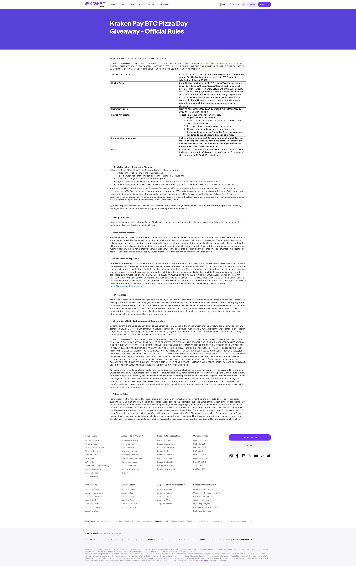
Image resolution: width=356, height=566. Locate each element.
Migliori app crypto (201, 503)
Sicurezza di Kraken (130, 440)
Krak (208, 540)
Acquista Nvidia (128, 489)
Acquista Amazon (129, 500)
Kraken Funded (92, 476)
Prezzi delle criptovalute (169, 436)
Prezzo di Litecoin (165, 462)
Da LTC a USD (199, 469)
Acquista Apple (128, 496)
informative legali (202, 560)
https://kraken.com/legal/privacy (126, 286)
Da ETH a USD (199, 444)
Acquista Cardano (93, 503)
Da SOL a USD (199, 454)
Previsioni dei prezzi (166, 469)
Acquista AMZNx (164, 503)
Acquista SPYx (163, 500)
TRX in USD (198, 465)
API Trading (90, 462)
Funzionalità (92, 436)
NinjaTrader (115, 540)
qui (164, 551)
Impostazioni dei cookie (121, 521)
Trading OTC (91, 454)
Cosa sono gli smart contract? (206, 493)
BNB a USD (198, 451)
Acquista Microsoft (130, 507)
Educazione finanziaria (204, 485)
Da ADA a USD (199, 462)
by (91, 533)
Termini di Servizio (178, 521)
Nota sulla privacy (103, 521)
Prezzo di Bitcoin (164, 440)
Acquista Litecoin (93, 511)
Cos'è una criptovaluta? (203, 489)
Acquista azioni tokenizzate (171, 485)
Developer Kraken (129, 451)
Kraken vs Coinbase (202, 511)
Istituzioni (89, 458)
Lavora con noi (127, 444)
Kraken (96, 540)
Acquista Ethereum (94, 493)
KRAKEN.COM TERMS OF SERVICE (210, 63)
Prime (214, 540)
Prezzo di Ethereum (166, 444)
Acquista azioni (129, 485)
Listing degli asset (129, 462)
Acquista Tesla (127, 493)
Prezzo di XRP (163, 451)
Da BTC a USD (199, 440)
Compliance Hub (161, 521)
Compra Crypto (92, 440)
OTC (219, 540)
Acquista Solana (92, 507)
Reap (194, 540)
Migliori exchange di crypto (205, 507)
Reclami (124, 473)
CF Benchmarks (184, 540)
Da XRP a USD (199, 447)
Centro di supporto (130, 469)
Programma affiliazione (131, 458)
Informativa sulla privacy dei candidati (239, 521)
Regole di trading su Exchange (199, 521)
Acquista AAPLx (164, 496)
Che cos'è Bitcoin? (201, 496)
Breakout (125, 540)
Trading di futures (93, 451)
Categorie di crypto (166, 465)
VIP (131, 540)
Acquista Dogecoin (93, 496)
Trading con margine (94, 447)
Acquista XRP (91, 500)
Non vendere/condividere (142, 521)
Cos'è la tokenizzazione (203, 500)
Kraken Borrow (92, 473)
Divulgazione (217, 521)
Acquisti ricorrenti (93, 469)
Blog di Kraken (127, 447)
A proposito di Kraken (132, 436)
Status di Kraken (128, 465)
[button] (113, 4)
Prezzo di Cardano (165, 454)
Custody (226, 540)
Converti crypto (201, 436)
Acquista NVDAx (164, 489)
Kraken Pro (105, 540)
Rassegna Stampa (129, 454)
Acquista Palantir (129, 503)
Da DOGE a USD (200, 458)
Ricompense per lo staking (97, 465)
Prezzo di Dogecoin (165, 447)
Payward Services (161, 540)
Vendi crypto (91, 444)
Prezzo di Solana (164, 458)
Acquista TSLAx (164, 493)
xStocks (173, 540)
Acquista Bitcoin (92, 489)
